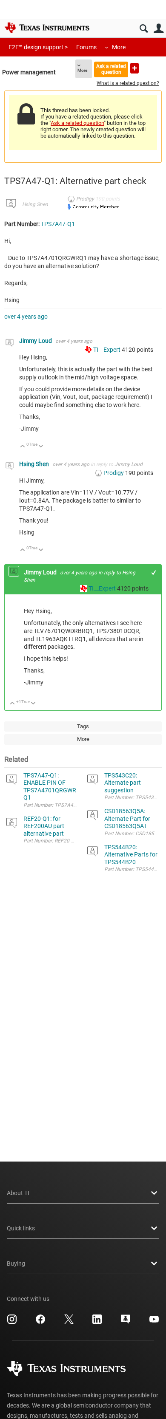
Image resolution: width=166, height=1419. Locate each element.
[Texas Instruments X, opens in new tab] (69, 1322)
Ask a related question (111, 69)
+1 (154, 572)
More (119, 47)
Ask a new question (134, 68)
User (158, 28)
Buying (16, 1263)
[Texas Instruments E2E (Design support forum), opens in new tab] (125, 1322)
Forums (86, 47)
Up (22, 446)
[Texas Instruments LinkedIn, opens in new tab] (97, 1322)
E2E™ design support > (38, 47)
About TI (18, 1193)
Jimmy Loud (36, 340)
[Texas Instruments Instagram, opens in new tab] (12, 1322)
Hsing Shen (35, 204)
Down (41, 446)
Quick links (21, 1228)
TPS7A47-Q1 (58, 223)
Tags (83, 726)
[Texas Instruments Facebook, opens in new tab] (40, 1322)
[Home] (46, 27)
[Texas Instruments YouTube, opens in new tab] (154, 1322)
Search (143, 28)
